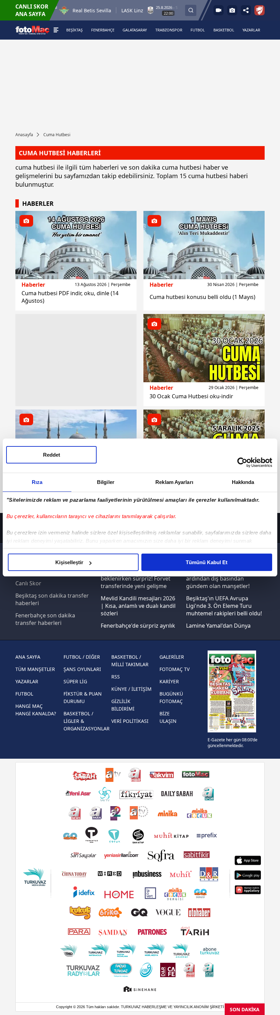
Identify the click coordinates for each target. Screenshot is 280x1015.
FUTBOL (24, 693)
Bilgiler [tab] (105, 482)
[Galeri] (232, 10)
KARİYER (169, 681)
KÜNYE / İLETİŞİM (131, 689)
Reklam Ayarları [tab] (174, 482)
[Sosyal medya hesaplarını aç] (246, 10)
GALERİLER (171, 657)
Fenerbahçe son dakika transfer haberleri (45, 619)
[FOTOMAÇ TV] (218, 10)
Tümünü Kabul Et (206, 562)
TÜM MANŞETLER (35, 669)
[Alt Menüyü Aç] (56, 30)
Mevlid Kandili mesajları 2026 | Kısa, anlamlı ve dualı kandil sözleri (138, 606)
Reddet (51, 455)
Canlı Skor (28, 583)
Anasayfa (24, 135)
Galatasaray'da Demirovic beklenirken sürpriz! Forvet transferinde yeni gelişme (135, 578)
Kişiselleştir (69, 562)
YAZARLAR (26, 681)
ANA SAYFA (27, 657)
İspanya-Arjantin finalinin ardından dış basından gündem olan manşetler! (218, 578)
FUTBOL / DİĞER (82, 657)
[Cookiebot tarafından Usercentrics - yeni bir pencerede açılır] (242, 462)
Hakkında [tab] (243, 482)
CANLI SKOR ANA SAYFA (31, 10)
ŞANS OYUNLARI (82, 669)
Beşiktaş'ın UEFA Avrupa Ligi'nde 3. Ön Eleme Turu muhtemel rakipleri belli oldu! (224, 606)
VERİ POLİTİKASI (130, 721)
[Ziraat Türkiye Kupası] (259, 10)
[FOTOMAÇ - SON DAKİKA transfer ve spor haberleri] (32, 30)
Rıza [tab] (37, 482)
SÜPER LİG (75, 681)
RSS (115, 676)
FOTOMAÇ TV (174, 669)
